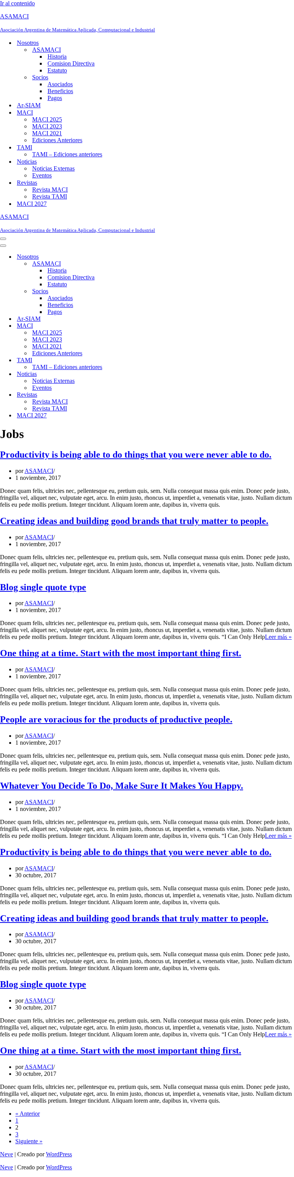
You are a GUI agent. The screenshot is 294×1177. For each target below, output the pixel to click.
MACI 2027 (32, 203)
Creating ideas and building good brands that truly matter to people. (134, 521)
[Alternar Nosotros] (134, 257)
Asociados (60, 84)
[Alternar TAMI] (134, 360)
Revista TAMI (49, 196)
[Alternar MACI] (134, 326)
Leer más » (278, 637)
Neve (6, 1154)
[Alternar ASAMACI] (134, 264)
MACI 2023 (47, 126)
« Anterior (27, 1113)
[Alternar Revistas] (134, 395)
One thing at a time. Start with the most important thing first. (120, 653)
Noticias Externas (53, 168)
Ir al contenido (17, 3)
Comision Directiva (71, 63)
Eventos (42, 175)
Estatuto (57, 70)
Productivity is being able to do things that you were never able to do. (135, 455)
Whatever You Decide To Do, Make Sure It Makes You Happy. (121, 786)
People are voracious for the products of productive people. (116, 719)
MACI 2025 (47, 119)
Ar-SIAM (29, 105)
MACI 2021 (47, 133)
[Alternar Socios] (134, 291)
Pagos (54, 98)
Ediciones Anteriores (57, 140)
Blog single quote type (43, 587)
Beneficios (60, 91)
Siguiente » (28, 1141)
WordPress (59, 1154)
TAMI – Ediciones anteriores (67, 154)
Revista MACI (50, 189)
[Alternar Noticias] (134, 374)
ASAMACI (38, 471)
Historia (57, 56)
